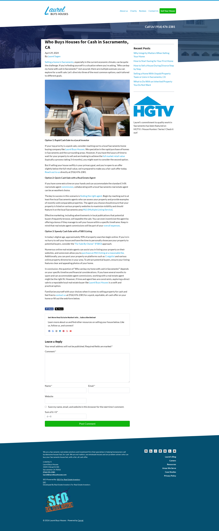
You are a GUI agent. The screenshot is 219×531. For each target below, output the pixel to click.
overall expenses (112, 225)
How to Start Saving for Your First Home (153, 61)
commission (68, 186)
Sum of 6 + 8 (51, 412)
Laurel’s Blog (170, 457)
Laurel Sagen (54, 56)
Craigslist (110, 256)
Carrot (80, 520)
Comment (50, 351)
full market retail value (114, 156)
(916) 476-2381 (165, 26)
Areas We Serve (169, 468)
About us (124, 11)
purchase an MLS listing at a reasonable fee (103, 252)
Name (48, 385)
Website (49, 396)
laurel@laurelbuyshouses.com (55, 475)
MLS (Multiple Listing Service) (98, 209)
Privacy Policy (170, 476)
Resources (171, 464)
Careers (172, 460)
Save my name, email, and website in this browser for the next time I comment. (86, 406)
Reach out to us (52, 172)
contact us (61, 295)
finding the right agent (91, 196)
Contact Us (153, 11)
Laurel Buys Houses (75, 149)
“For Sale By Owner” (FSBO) (88, 243)
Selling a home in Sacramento (59, 62)
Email (91, 385)
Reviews (142, 11)
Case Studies (170, 472)
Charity (133, 11)
